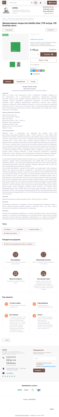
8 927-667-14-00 (48, 9)
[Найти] (32, 3)
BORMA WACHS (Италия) (36, 39)
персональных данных (49, 366)
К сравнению (36, 64)
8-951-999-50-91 (48, 11)
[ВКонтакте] (34, 71)
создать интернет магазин (22, 415)
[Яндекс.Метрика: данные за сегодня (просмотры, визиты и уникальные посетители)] (51, 409)
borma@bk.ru (9, 373)
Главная (4, 18)
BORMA (15, 8)
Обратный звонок (49, 13)
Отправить (38, 370)
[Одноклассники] (36, 71)
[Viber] (41, 71)
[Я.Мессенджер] (31, 71)
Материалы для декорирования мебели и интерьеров (20, 18)
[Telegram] (39, 71)
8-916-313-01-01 (48, 7)
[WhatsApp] (44, 71)
